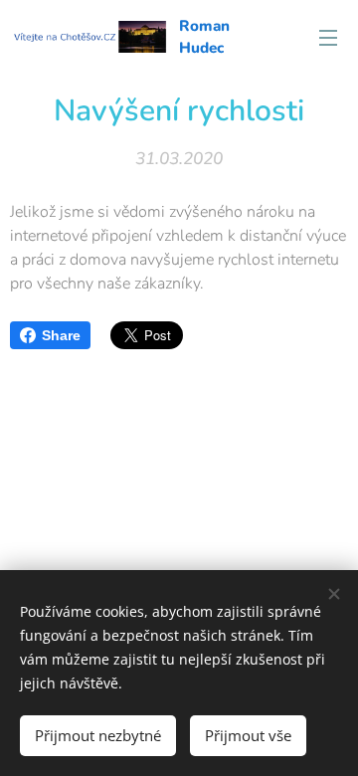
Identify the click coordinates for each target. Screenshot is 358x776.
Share (61, 335)
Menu (328, 37)
